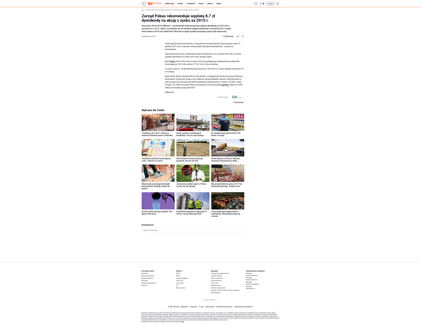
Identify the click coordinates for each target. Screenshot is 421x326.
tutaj (182, 321)
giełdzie (225, 85)
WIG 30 (178, 276)
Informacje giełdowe (182, 278)
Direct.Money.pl (250, 288)
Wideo (218, 3)
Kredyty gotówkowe (251, 275)
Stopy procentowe (216, 280)
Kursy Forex (179, 280)
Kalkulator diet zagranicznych (220, 273)
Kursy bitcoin (180, 283)
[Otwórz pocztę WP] (255, 3)
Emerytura (169, 3)
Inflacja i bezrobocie (217, 278)
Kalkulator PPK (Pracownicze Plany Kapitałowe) (225, 290)
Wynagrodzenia (215, 292)
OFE (177, 285)
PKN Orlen (144, 285)
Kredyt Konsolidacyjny (252, 284)
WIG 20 (178, 273)
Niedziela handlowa (147, 278)
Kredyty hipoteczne (251, 280)
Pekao (172, 61)
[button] (262, 3)
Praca (201, 3)
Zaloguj (270, 3)
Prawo (180, 3)
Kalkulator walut (216, 285)
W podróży (190, 3)
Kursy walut (214, 283)
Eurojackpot (144, 273)
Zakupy (210, 3)
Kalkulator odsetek (216, 276)
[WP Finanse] (156, 3)
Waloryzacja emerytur (147, 276)
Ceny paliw (144, 280)
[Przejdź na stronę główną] (144, 5)
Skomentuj (229, 36)
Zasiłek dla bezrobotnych (148, 283)
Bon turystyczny (181, 288)
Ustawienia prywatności (243, 307)
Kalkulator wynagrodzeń (218, 288)
